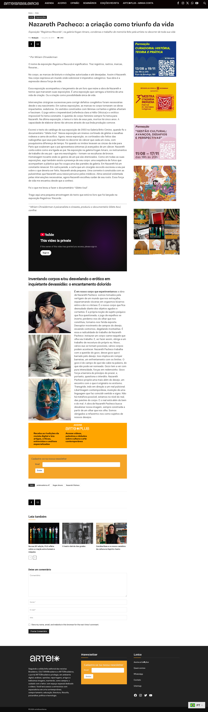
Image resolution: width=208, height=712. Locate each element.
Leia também (37, 516)
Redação (35, 38)
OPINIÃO (74, 3)
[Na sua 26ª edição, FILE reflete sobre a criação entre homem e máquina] (43, 533)
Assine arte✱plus (141, 662)
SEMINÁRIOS (89, 3)
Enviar (39, 471)
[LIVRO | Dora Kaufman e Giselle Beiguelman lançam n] (172, 247)
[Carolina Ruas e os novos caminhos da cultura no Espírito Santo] (111, 533)
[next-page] (35, 557)
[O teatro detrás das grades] (77, 533)
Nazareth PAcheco (73, 485)
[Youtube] (197, 3)
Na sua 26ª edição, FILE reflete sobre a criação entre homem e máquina (41, 549)
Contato (137, 680)
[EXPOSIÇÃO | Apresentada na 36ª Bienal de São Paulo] (172, 231)
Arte (31, 17)
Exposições (41, 17)
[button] (204, 3)
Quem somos (139, 668)
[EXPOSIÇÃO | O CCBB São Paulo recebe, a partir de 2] (156, 247)
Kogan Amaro (58, 485)
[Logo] (23, 4)
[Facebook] (178, 3)
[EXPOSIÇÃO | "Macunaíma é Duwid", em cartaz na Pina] (172, 216)
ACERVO (62, 3)
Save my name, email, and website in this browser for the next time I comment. (65, 624)
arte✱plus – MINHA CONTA (138, 3)
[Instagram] (183, 3)
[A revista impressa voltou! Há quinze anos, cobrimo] (156, 216)
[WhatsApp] (192, 3)
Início (30, 13)
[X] (187, 3)
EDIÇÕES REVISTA (109, 3)
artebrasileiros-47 (43, 485)
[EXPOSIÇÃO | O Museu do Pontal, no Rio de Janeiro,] (141, 216)
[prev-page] (30, 557)
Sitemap (137, 686)
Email (37, 464)
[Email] (38, 44)
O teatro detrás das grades (73, 546)
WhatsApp (138, 674)
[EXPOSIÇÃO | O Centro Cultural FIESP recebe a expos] (156, 231)
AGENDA (49, 3)
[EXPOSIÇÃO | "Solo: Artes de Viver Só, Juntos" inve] (141, 247)
